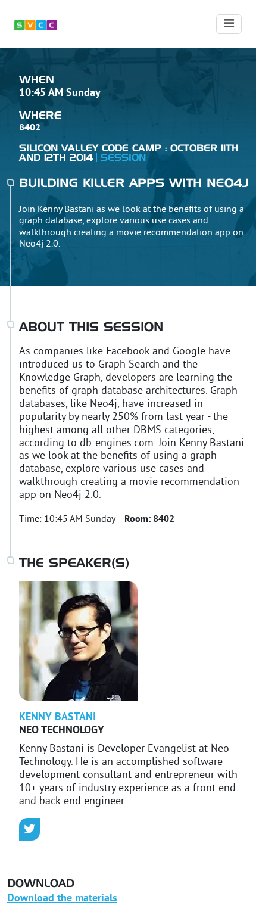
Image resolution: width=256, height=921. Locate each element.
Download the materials (62, 899)
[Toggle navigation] (229, 24)
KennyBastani (57, 717)
